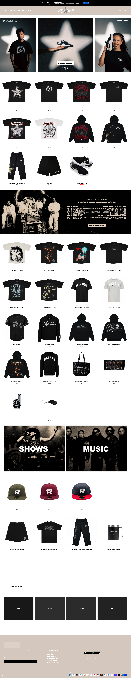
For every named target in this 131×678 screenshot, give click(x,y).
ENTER (20, 661)
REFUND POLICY (51, 656)
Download (86, 2)
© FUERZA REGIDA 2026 (58, 672)
